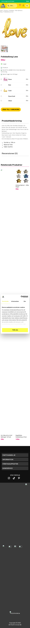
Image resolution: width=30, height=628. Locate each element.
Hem (1, 10)
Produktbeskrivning (12, 121)
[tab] (15, 134)
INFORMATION (7, 459)
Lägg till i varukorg (10, 109)
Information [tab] (15, 301)
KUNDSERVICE (7, 468)
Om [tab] (25, 301)
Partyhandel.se (8, 455)
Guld (9, 90)
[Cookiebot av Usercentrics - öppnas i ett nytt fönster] (21, 297)
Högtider (11, 10)
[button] (15, 455)
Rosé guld (11, 96)
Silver (10, 100)
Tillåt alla (15, 330)
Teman (6, 10)
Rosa (10, 79)
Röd (9, 85)
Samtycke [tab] (5, 301)
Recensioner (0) (10, 153)
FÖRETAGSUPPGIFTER (10, 464)
